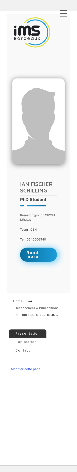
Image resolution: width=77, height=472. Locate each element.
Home (17, 301)
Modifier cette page (25, 369)
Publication (26, 342)
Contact (22, 350)
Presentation (27, 333)
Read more (33, 254)
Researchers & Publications (37, 308)
